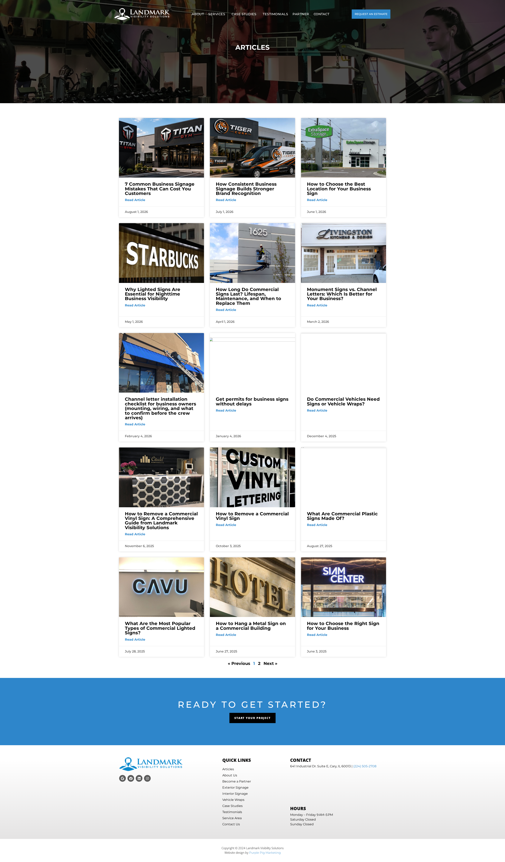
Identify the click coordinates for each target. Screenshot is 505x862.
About (198, 14)
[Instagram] (147, 778)
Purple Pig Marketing (265, 853)
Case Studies (244, 14)
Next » (270, 663)
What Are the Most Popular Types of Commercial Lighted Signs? (160, 628)
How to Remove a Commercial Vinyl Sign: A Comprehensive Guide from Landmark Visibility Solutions (161, 520)
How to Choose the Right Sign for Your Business (343, 626)
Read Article (135, 200)
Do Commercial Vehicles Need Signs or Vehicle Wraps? (343, 401)
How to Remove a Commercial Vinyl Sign (252, 516)
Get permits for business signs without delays (252, 401)
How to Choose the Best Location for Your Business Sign (339, 188)
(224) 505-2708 (364, 766)
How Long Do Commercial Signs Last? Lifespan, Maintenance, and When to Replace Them (248, 296)
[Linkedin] (139, 778)
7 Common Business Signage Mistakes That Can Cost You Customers (160, 188)
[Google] (122, 778)
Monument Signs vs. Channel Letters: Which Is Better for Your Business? (342, 293)
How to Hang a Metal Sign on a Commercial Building (251, 626)
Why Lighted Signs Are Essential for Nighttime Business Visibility (152, 293)
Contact (321, 14)
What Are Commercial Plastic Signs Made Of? (342, 516)
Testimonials (275, 14)
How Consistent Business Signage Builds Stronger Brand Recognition (246, 188)
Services (216, 14)
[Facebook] (130, 778)
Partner (301, 14)
